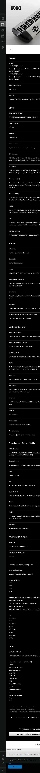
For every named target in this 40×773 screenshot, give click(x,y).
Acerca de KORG (3, 770)
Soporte (3, 42)
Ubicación (3, 759)
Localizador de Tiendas (3, 48)
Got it (15, 767)
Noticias (3, 755)
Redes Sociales (3, 763)
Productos (3, 24)
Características (3, 30)
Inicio (3, 18)
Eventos (3, 36)
